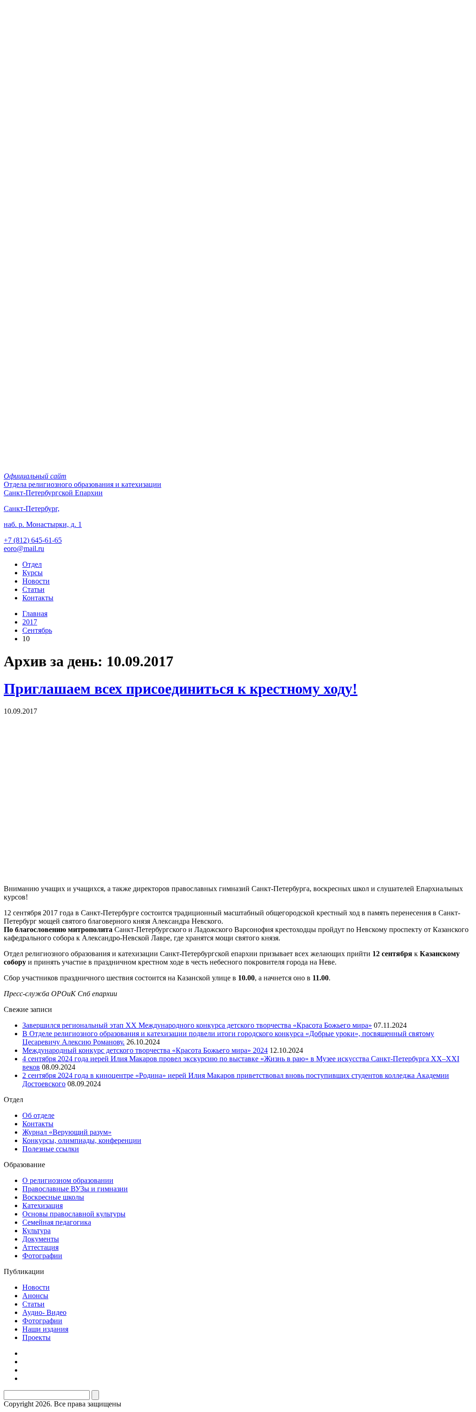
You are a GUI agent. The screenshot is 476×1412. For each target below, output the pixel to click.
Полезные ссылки (50, 1149)
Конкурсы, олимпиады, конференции (81, 1140)
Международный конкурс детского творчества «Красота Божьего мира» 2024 (145, 1050)
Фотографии (42, 1256)
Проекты (36, 1337)
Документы (40, 1239)
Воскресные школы (53, 1197)
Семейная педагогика (56, 1222)
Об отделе (38, 1115)
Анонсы (35, 1296)
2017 (29, 622)
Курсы (32, 573)
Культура (36, 1231)
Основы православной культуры (74, 1214)
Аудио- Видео (44, 1312)
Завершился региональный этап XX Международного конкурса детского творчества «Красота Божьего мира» (197, 1025)
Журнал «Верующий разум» (67, 1132)
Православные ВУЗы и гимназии (75, 1189)
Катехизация (42, 1205)
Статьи (33, 589)
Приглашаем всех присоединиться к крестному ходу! (180, 688)
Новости (36, 581)
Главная (34, 613)
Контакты (37, 598)
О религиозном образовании (67, 1180)
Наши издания (45, 1329)
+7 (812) (33, 540)
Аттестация (40, 1247)
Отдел (32, 564)
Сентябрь (37, 630)
